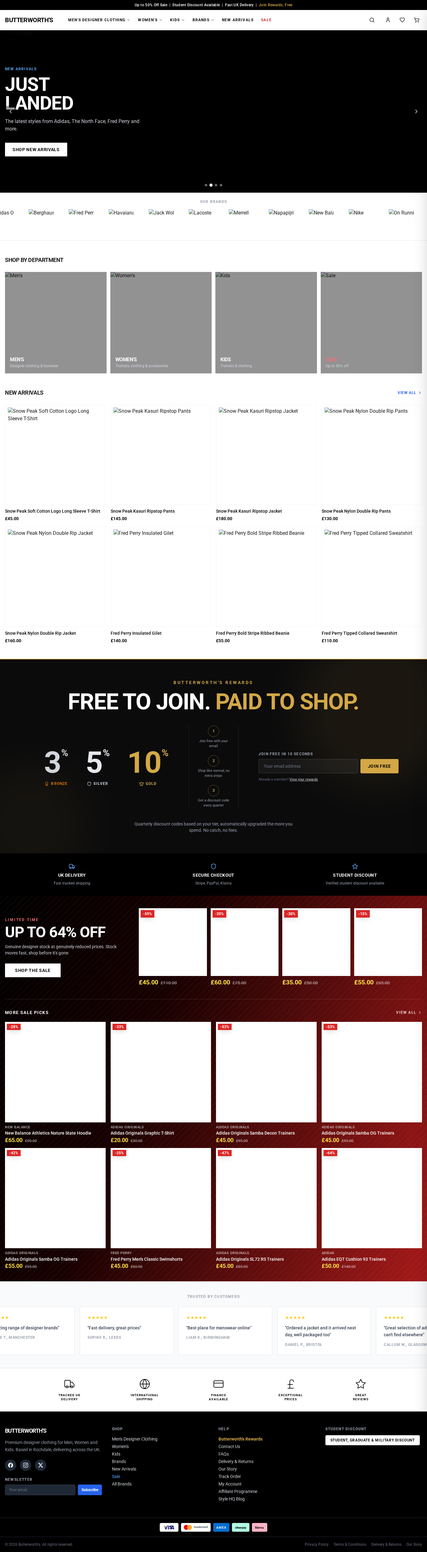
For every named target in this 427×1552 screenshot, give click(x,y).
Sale (266, 20)
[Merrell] (229, 221)
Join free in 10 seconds (286, 754)
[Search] (372, 20)
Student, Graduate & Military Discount (372, 1440)
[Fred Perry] (69, 221)
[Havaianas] (109, 221)
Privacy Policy (317, 1544)
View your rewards (303, 779)
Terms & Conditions (350, 1544)
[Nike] (349, 221)
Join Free (379, 766)
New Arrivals (238, 20)
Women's (147, 20)
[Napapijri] (269, 221)
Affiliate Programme (238, 1491)
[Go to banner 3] (216, 185)
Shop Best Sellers (36, 149)
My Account (230, 1483)
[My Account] (388, 20)
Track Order (230, 1476)
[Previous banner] (10, 111)
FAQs (224, 1453)
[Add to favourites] (98, 411)
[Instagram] (25, 1465)
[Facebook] (10, 1465)
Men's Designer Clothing (97, 20)
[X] (40, 1465)
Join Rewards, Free (275, 5)
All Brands (122, 1483)
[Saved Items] (402, 20)
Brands (201, 20)
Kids (175, 20)
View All (407, 393)
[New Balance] (309, 221)
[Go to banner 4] (221, 185)
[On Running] (389, 221)
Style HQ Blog (232, 1498)
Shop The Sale (33, 970)
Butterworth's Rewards (241, 1438)
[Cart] (416, 20)
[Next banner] (416, 111)
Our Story (228, 1468)
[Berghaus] (29, 221)
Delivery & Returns (236, 1461)
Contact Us (229, 1446)
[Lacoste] (189, 221)
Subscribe (90, 1490)
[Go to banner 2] (211, 185)
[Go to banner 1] (206, 185)
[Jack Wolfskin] (149, 221)
